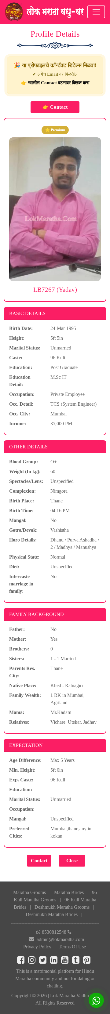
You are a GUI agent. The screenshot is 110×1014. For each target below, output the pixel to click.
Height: (16, 338)
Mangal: (18, 520)
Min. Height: (22, 770)
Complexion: (22, 491)
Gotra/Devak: (23, 530)
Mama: (16, 712)
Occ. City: (19, 413)
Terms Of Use (72, 946)
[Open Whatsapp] (96, 1000)
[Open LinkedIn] (55, 961)
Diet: (14, 566)
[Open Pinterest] (88, 961)
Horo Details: (23, 539)
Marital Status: (24, 347)
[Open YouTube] (66, 961)
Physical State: (24, 557)
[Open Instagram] (33, 961)
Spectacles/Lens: (26, 481)
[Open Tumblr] (77, 961)
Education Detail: (20, 381)
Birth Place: (21, 500)
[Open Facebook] (22, 961)
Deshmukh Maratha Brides (52, 914)
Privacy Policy (37, 946)
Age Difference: (25, 760)
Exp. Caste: (21, 779)
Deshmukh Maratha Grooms (62, 907)
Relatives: (19, 722)
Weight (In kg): (25, 471)
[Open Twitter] (44, 961)
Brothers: (19, 648)
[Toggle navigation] (96, 11)
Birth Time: (21, 510)
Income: (17, 423)
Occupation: (22, 394)
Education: (20, 367)
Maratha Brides (69, 892)
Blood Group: (23, 461)
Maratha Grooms (29, 892)
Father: (17, 629)
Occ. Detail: (21, 404)
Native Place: (22, 685)
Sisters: (16, 658)
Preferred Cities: (19, 832)
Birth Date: (21, 328)
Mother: (17, 639)
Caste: (15, 357)
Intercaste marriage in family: (21, 584)
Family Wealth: (25, 695)
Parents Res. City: (22, 672)
